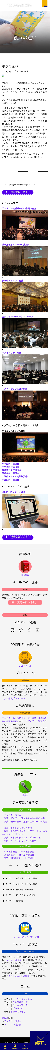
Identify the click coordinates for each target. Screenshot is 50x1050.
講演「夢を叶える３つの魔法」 (19, 828)
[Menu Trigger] (44, 3)
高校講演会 (9, 855)
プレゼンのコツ (20, 1008)
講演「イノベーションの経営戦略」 (21, 841)
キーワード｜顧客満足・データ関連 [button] (19, 890)
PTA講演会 (30, 858)
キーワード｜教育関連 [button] (14, 901)
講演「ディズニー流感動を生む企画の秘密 (24, 818)
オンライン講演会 (12, 1024)
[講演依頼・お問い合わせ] (41, 1040)
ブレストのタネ (21, 71)
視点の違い (10, 66)
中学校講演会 (27, 851)
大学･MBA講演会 (12, 858)
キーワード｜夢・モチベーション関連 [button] (20, 895)
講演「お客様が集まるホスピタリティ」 (23, 837)
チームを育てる (20, 1005)
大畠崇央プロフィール (14, 698)
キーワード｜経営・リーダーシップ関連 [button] (21, 878)
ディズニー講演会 (36, 721)
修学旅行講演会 (26, 855)
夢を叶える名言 (18, 1012)
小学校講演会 (10, 851)
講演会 (5, 1018)
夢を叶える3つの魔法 (18, 976)
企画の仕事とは (20, 1002)
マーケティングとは (22, 999)
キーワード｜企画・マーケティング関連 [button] (21, 884)
